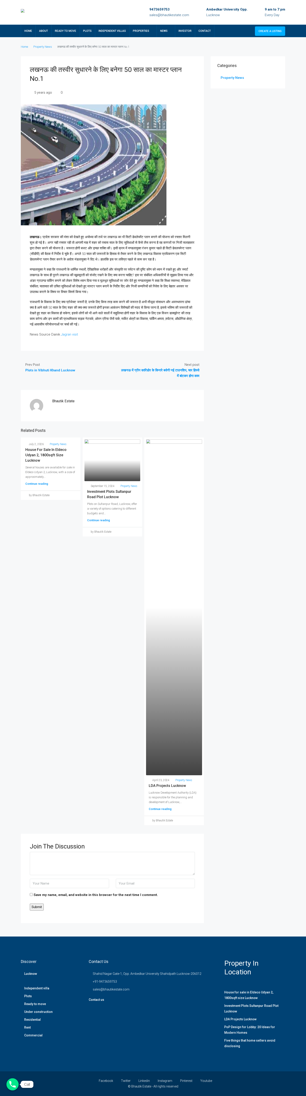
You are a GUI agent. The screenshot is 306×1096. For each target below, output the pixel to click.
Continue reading (36, 483)
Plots (87, 30)
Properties (141, 30)
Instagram (165, 1081)
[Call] (12, 1084)
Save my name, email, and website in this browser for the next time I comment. (96, 895)
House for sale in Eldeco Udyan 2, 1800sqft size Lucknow (46, 455)
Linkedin (144, 1081)
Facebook (106, 1081)
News (164, 30)
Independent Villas (112, 30)
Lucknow (30, 973)
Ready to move (35, 1004)
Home (28, 30)
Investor (185, 30)
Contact (204, 30)
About (43, 30)
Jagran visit (69, 334)
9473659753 (159, 9)
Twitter (125, 1081)
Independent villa (36, 988)
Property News (42, 46)
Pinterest (186, 1081)
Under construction (38, 1012)
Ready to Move (65, 30)
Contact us (96, 999)
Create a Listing (270, 31)
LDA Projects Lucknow (167, 786)
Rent (27, 1027)
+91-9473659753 (105, 981)
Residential (32, 1019)
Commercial (33, 1035)
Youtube (206, 1081)
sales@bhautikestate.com (169, 15)
